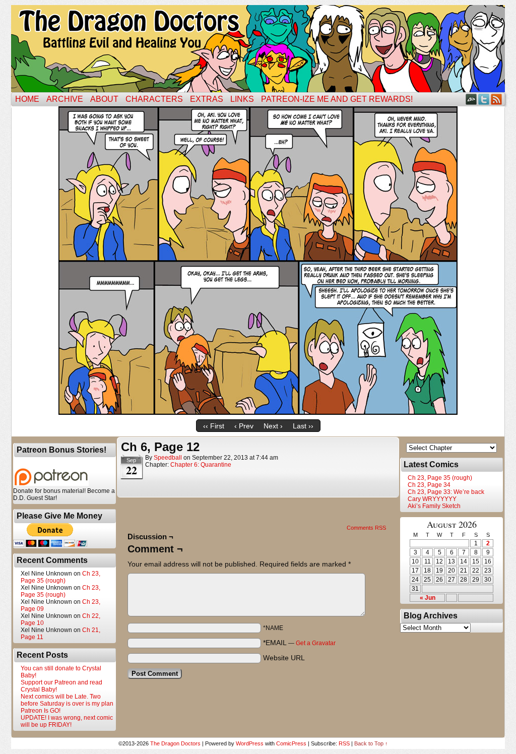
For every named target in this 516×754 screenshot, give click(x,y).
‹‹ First (213, 426)
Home (27, 99)
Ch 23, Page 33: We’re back (446, 491)
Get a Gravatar (316, 643)
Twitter (484, 99)
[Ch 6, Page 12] (258, 412)
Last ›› (303, 426)
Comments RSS (366, 528)
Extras (206, 99)
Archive (64, 99)
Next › (273, 426)
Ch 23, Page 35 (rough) (60, 577)
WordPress (250, 743)
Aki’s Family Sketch (434, 506)
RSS (496, 99)
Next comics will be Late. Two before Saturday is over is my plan (67, 700)
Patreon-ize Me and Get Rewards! (337, 99)
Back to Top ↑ (371, 743)
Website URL (284, 658)
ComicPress (291, 743)
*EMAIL (299, 643)
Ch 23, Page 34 (429, 484)
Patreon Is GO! (40, 710)
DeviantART (471, 99)
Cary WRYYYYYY (432, 498)
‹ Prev (243, 426)
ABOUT (104, 99)
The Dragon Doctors (175, 743)
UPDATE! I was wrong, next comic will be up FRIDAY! (67, 721)
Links (242, 99)
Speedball (168, 457)
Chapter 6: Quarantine (200, 464)
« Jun (427, 597)
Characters (154, 99)
